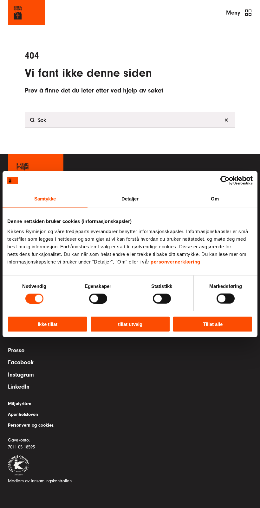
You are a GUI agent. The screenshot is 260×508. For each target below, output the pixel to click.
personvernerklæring (175, 261)
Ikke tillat (47, 324)
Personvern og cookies (31, 425)
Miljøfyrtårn (19, 403)
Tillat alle (213, 324)
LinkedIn (18, 386)
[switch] (98, 299)
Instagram (21, 374)
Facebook (21, 362)
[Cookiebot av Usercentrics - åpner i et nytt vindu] (225, 180)
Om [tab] (215, 198)
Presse (16, 350)
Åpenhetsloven (23, 414)
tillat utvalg (130, 324)
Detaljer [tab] (130, 198)
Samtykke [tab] (45, 198)
